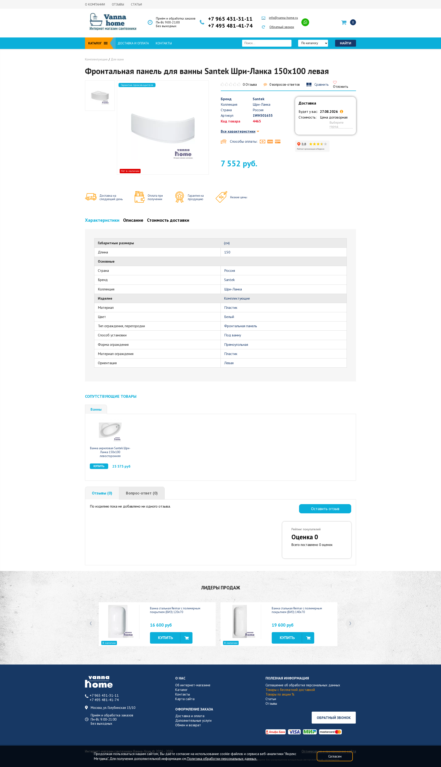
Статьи (136, 4)
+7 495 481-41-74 (230, 25)
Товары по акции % (280, 694)
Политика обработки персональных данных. (222, 758)
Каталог (181, 689)
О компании (95, 4)
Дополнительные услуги (193, 720)
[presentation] (90, 623)
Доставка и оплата (133, 43)
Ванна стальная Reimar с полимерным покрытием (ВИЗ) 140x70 (297, 610)
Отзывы (118, 4)
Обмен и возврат (188, 725)
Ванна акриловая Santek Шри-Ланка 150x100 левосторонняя (110, 452)
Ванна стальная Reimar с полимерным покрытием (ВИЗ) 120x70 (175, 610)
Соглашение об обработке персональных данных (303, 685)
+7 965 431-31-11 (230, 18)
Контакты (164, 43)
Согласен (335, 756)
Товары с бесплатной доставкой (290, 689)
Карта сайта (185, 699)
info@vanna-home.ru (283, 18)
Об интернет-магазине (192, 685)
